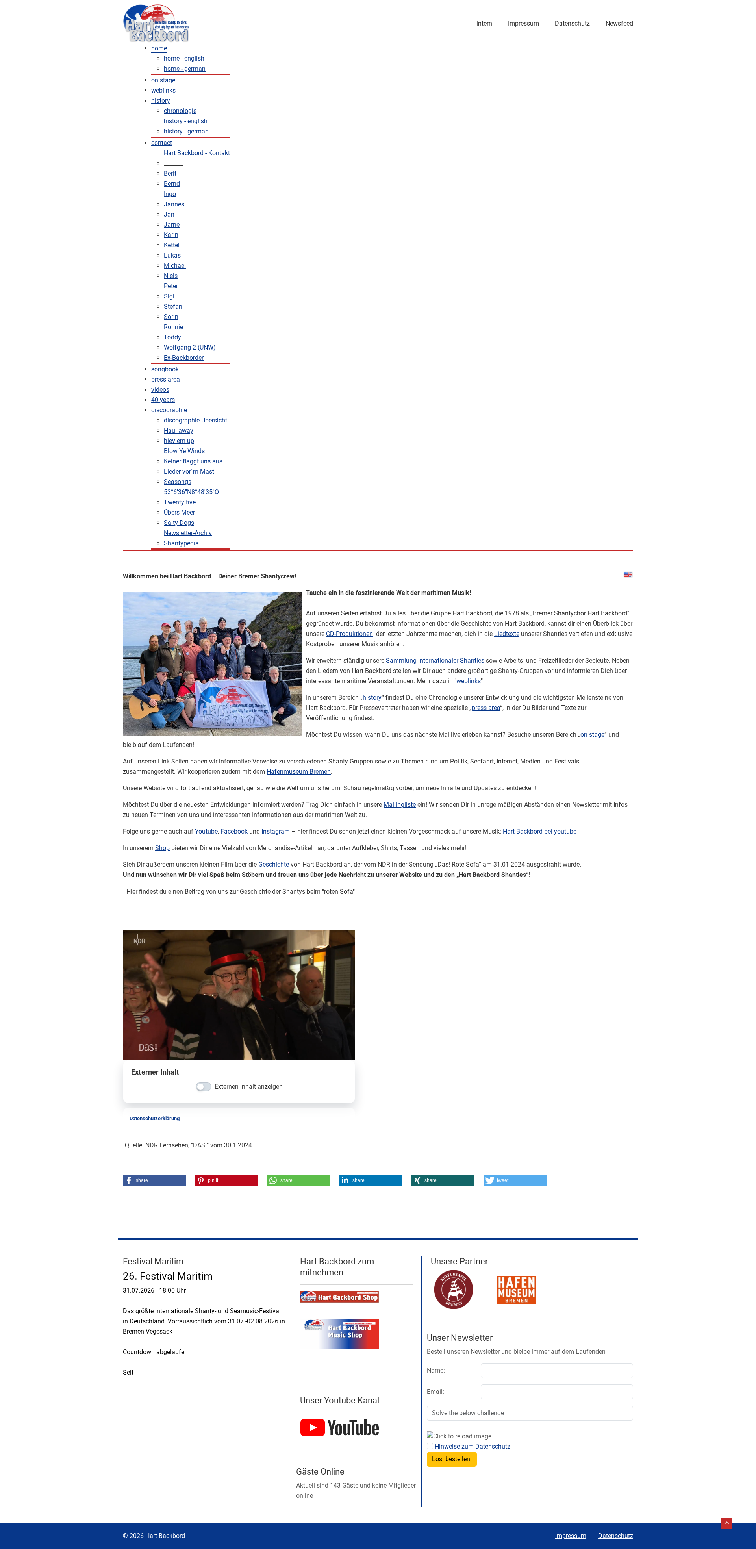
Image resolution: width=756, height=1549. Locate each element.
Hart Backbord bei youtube (539, 831)
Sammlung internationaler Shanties (435, 660)
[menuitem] (159, 48)
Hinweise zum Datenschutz (472, 1446)
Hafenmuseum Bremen (299, 771)
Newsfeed (619, 23)
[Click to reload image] (459, 1436)
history (372, 697)
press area (486, 708)
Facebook (234, 831)
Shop (162, 848)
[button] (154, 1180)
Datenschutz (572, 23)
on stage (592, 734)
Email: (435, 1391)
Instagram (275, 831)
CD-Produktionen (349, 633)
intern (484, 23)
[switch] (203, 1086)
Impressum (523, 23)
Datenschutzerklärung (155, 1118)
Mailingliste (400, 804)
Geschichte (273, 864)
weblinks (468, 681)
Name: (436, 1370)
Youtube (206, 831)
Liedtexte (506, 633)
